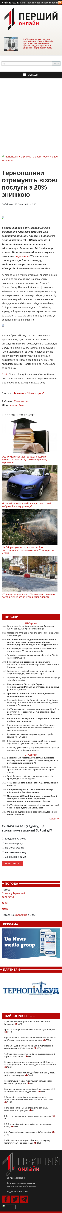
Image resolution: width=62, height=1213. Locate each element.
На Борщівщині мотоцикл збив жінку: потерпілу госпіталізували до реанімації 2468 (27, 1141)
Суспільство (21, 401)
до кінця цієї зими (15, 856)
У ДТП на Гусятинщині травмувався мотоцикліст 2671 (28, 1117)
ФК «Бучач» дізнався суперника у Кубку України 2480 (28, 1133)
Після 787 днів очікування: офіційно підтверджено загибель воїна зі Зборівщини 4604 (28, 1047)
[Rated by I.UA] (8, 1206)
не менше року (14, 843)
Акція (5, 374)
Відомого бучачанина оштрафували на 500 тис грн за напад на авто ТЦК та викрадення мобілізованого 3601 (30, 1064)
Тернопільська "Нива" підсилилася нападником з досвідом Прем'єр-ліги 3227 (28, 1082)
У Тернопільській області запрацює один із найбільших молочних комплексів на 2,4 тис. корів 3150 (28, 1099)
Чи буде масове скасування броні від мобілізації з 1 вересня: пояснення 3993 (29, 1055)
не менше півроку (15, 852)
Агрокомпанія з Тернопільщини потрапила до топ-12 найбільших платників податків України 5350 (30, 1038)
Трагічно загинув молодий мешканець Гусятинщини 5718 (29, 1030)
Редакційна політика (17, 1191)
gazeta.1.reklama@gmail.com (22, 1186)
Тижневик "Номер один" (29, 393)
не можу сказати (15, 847)
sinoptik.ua (20, 915)
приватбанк (17, 405)
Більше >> (54, 819)
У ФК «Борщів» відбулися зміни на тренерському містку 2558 (28, 1125)
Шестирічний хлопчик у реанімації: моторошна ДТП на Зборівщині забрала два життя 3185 (29, 1090)
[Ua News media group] (31, 945)
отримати (22, 256)
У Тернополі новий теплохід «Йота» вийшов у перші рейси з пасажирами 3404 (29, 1073)
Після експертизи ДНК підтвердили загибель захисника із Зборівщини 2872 (26, 1109)
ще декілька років (15, 838)
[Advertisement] (31, 117)
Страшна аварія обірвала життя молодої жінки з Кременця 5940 (27, 1022)
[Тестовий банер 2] (31, 991)
